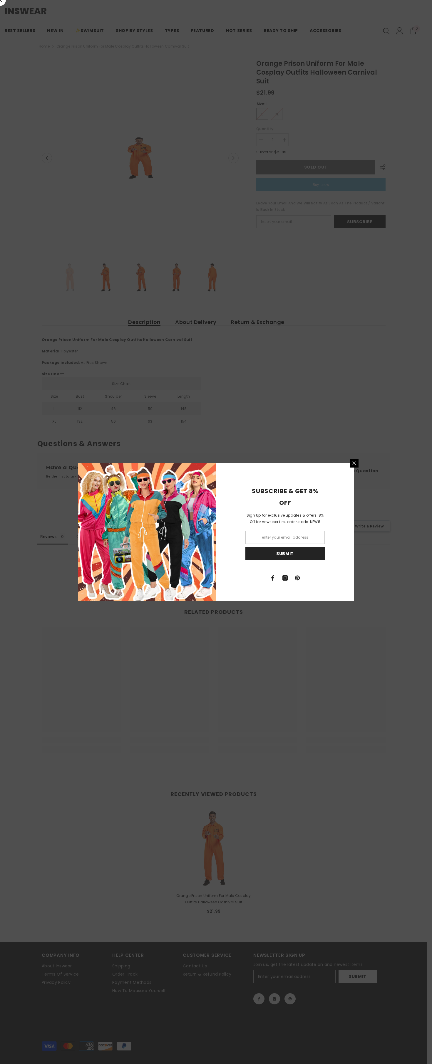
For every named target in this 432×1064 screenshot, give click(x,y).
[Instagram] (285, 578)
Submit (285, 553)
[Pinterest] (297, 578)
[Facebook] (273, 578)
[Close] (354, 463)
